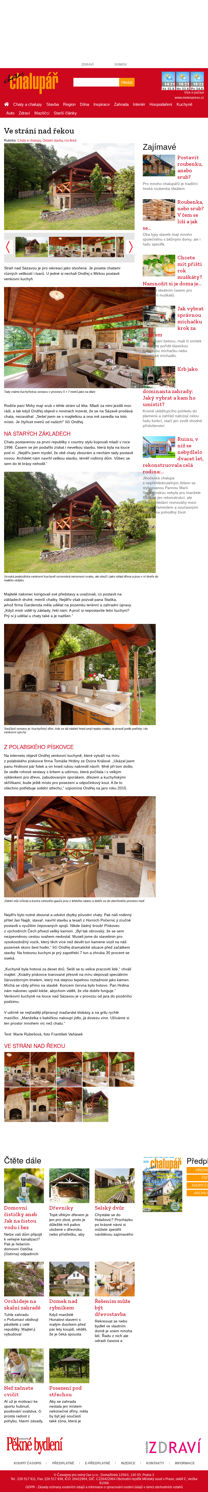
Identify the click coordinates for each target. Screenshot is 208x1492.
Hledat (126, 82)
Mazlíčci (41, 113)
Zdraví (87, 64)
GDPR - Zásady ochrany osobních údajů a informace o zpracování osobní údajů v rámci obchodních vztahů (104, 1487)
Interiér (139, 104)
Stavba (52, 104)
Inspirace (101, 104)
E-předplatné (97, 1463)
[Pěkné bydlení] (34, 1446)
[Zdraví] (173, 1446)
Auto (10, 113)
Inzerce (128, 1463)
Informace (185, 1463)
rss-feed (70, 140)
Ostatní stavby (53, 140)
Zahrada (121, 104)
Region (69, 104)
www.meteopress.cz (189, 98)
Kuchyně (184, 104)
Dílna (84, 104)
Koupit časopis (27, 1463)
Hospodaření (161, 104)
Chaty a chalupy (27, 104)
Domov (121, 64)
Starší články (65, 113)
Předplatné (63, 1463)
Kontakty (155, 1463)
